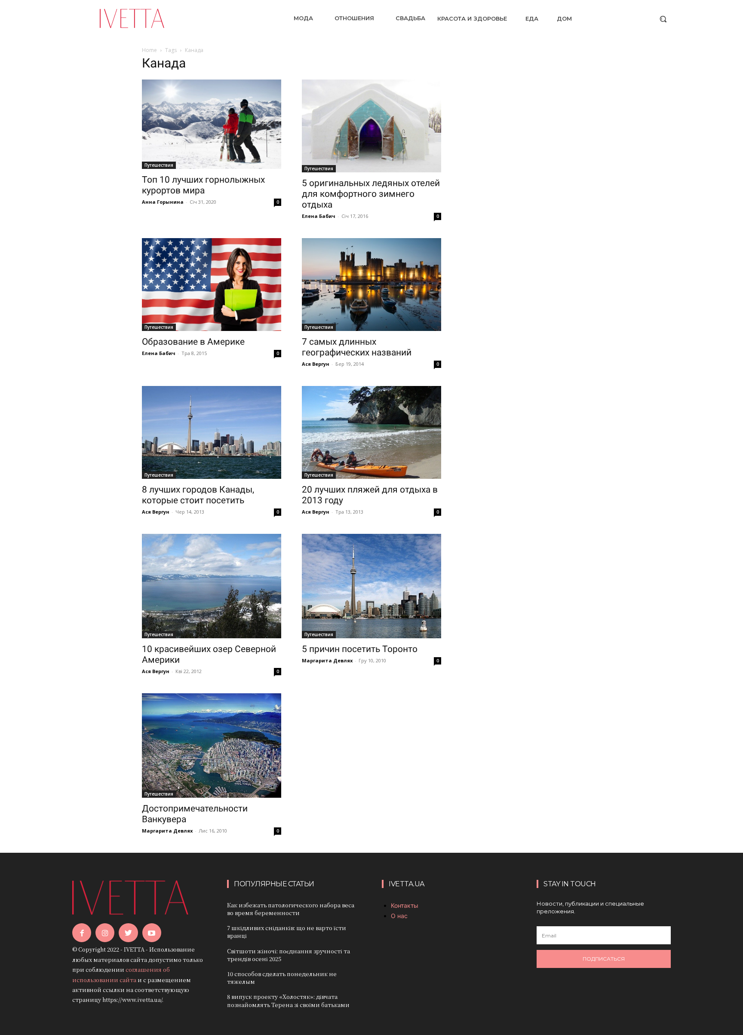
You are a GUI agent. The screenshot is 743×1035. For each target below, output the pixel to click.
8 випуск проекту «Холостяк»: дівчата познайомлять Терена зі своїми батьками (288, 1000)
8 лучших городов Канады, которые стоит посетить (198, 494)
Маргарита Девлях (327, 660)
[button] (663, 19)
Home (149, 50)
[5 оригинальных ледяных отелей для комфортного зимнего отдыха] (371, 126)
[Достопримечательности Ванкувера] (211, 745)
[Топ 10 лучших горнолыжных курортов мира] (211, 124)
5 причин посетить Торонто (360, 649)
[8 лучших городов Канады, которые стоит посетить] (211, 432)
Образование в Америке (193, 342)
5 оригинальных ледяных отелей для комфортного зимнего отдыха (371, 194)
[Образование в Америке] (211, 284)
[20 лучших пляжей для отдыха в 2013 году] (371, 432)
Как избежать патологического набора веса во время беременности (290, 909)
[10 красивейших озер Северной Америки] (211, 586)
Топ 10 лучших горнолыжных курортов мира (203, 185)
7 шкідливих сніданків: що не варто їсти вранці (286, 932)
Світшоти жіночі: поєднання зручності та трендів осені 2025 (288, 955)
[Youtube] (151, 932)
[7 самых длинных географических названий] (371, 284)
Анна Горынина (163, 202)
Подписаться (604, 958)
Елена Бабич (318, 216)
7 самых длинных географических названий (356, 347)
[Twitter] (128, 932)
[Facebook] (81, 932)
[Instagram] (104, 932)
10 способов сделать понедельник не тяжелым (282, 978)
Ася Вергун (315, 364)
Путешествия (158, 165)
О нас (399, 915)
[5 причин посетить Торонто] (371, 586)
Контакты (404, 905)
